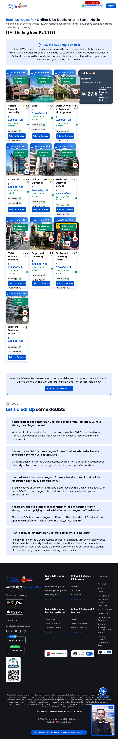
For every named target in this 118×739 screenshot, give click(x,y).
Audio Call (13, 140)
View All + (49, 599)
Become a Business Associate (103, 602)
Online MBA (49, 619)
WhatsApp (13, 131)
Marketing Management (55, 590)
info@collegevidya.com (18, 626)
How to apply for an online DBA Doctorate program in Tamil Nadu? (51, 532)
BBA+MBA (75, 590)
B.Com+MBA (77, 594)
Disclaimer (41, 711)
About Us (102, 583)
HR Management (52, 594)
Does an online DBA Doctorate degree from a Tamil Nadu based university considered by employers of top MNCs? (55, 453)
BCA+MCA (76, 586)
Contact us (103, 613)
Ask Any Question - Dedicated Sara (103, 640)
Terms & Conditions (59, 711)
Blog (100, 588)
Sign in (111, 5)
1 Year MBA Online (52, 627)
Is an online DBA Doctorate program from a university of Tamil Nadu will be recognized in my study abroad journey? (56, 479)
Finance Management (54, 586)
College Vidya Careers (104, 619)
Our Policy (77, 711)
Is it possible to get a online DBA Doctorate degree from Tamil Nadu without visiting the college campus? (56, 423)
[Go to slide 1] (16, 100)
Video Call (37, 129)
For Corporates (105, 609)
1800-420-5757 (15, 640)
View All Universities (57, 388)
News (100, 591)
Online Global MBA (53, 623)
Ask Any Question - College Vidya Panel (104, 628)
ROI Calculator (104, 595)
